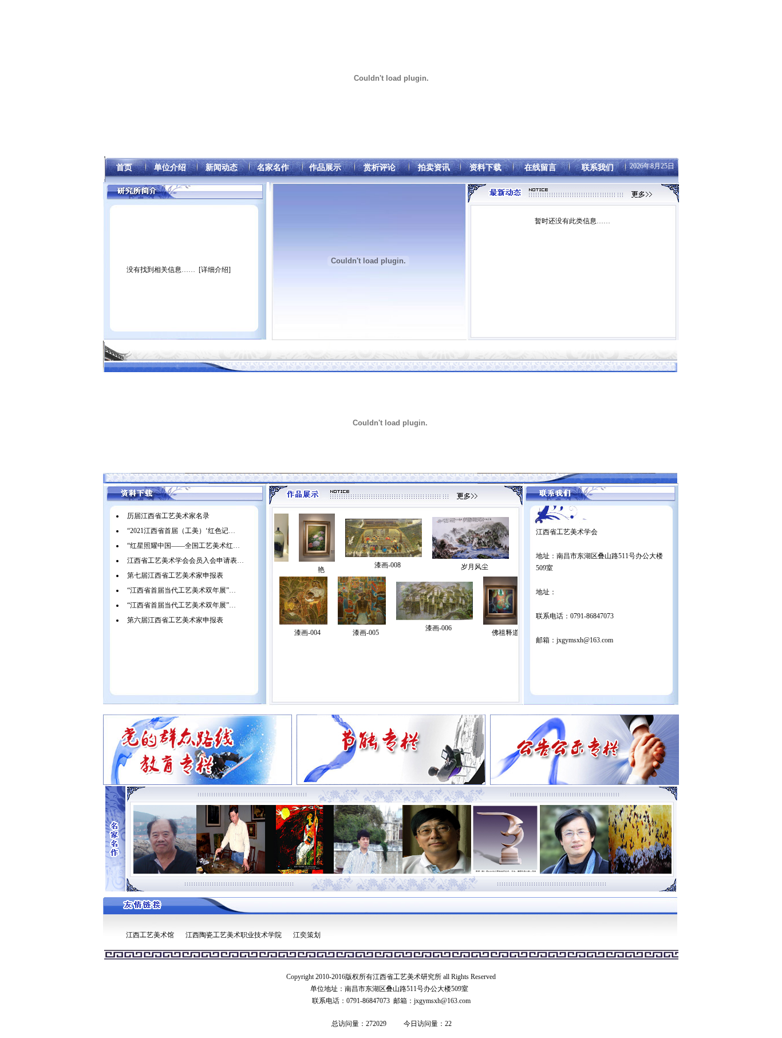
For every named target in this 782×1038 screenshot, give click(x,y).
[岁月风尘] (434, 538)
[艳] (280, 538)
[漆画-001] (516, 538)
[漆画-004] (303, 601)
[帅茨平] (469, 839)
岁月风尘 (438, 567)
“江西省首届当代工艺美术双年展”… (181, 590)
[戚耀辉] (194, 839)
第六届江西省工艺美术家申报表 (175, 620)
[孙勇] (400, 839)
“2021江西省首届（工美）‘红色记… (181, 531)
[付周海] (606, 839)
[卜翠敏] (262, 839)
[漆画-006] (434, 601)
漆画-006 (438, 628)
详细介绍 (214, 270)
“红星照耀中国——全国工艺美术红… (183, 546)
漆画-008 (351, 565)
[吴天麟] (537, 839)
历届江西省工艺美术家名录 (168, 516)
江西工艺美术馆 (150, 935)
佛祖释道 (505, 633)
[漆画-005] (362, 601)
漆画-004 (307, 633)
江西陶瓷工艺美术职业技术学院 (233, 935)
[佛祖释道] (501, 601)
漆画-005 (366, 633)
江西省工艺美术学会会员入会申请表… (185, 561)
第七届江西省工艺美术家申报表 (175, 575)
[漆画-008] (347, 538)
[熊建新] (331, 839)
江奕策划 (307, 935)
